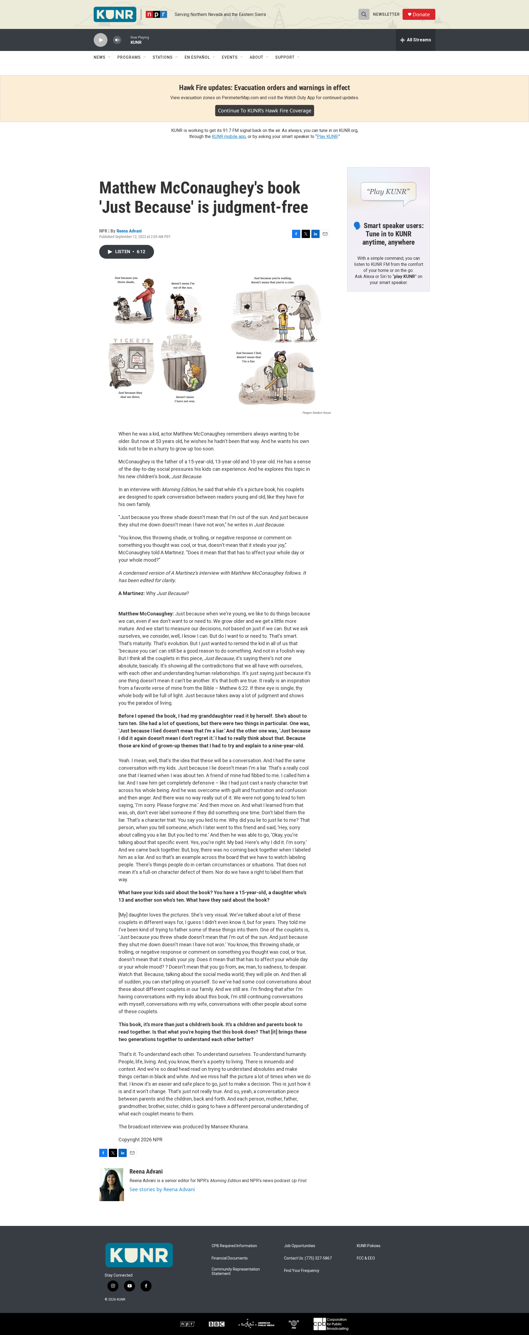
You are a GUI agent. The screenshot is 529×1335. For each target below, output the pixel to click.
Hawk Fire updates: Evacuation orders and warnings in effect (264, 87)
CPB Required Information (234, 1246)
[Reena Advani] (111, 1184)
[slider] (126, 40)
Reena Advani (129, 231)
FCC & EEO (366, 1258)
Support (285, 57)
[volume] (117, 40)
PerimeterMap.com (240, 97)
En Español (197, 57)
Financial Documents (230, 1258)
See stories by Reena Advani (162, 1189)
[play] (100, 40)
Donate (421, 14)
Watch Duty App (299, 97)
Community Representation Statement (236, 1271)
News (100, 57)
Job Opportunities (299, 1246)
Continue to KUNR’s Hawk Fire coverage (264, 110)
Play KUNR (327, 136)
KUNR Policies (368, 1246)
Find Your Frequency (301, 1271)
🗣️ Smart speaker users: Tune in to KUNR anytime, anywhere (388, 233)
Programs (129, 57)
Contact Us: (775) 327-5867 (308, 1258)
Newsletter (386, 14)
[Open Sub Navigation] (109, 57)
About (256, 57)
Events (230, 57)
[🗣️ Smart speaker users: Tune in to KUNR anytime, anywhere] (388, 190)
